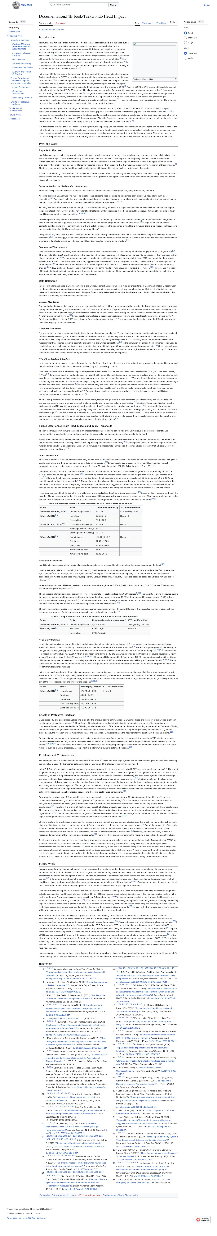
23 (53, 812)
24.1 (123, 1077)
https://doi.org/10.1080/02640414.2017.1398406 (142, 982)
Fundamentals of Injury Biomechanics (120, 1195)
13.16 (73, 1139)
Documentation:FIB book (52, 29)
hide (23, 22)
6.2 (54, 1021)
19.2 (128, 1017)
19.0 (119, 1017)
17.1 (123, 985)
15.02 (60, 1172)
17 (125, 442)
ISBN (163, 1071)
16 (135, 402)
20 (91, 656)
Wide (190, 58)
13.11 (48, 1139)
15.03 (65, 1172)
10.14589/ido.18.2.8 (85, 1169)
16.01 (125, 968)
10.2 (57, 1093)
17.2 (128, 985)
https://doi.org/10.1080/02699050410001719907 (71, 978)
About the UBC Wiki (27, 1218)
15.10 (101, 1172)
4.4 (61, 1004)
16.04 (140, 968)
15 (47, 374)
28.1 (123, 1133)
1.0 (48, 968)
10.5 (69, 1093)
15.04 (70, 1172)
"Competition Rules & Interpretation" (64, 1018)
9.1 (51, 1067)
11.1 (53, 1106)
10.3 (61, 1093)
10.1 (53, 1093)
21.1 (123, 1044)
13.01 (54, 1136)
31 (168, 934)
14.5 (69, 1156)
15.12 (53, 1175)
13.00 (49, 1136)
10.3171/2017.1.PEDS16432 (62, 1153)
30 (116, 921)
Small (190, 33)
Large (191, 42)
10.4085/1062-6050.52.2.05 (137, 1159)
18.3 (132, 1004)
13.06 (80, 1136)
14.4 (65, 1156)
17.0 (119, 985)
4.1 (51, 1004)
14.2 (57, 1156)
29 (130, 906)
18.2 (128, 1004)
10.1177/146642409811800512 (63, 992)
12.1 (53, 1123)
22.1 (123, 1057)
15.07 (85, 1172)
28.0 (119, 1133)
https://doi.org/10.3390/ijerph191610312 (68, 1035)
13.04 (70, 1136)
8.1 (51, 1051)
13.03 (65, 1136)
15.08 (91, 1172)
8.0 (48, 1051)
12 (85, 213)
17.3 (132, 985)
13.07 (85, 1136)
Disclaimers (41, 1218)
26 (47, 878)
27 (135, 881)
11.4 (65, 1106)
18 (81, 474)
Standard (192, 37)
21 (72, 722)
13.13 (58, 1139)
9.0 (48, 1067)
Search (113, 5)
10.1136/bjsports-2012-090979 (82, 1189)
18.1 (123, 1004)
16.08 (161, 968)
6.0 (48, 1021)
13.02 (60, 1136)
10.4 (65, 1093)
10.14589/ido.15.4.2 (58, 1015)
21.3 (132, 1044)
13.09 (96, 1136)
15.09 (96, 1172)
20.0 (119, 1031)
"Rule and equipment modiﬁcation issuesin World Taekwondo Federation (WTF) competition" (74, 1008)
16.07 (156, 968)
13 (87, 309)
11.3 (61, 1106)
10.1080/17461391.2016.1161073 (142, 1054)
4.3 (58, 1004)
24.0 (119, 1077)
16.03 (135, 968)
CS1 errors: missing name (64, 1195)
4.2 (54, 1004)
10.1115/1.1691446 (129, 1028)
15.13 (58, 1175)
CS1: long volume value (89, 1195)
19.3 (132, 1017)
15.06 (80, 1172)
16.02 (130, 968)
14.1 (53, 1156)
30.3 (132, 1162)
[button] (8, 5)
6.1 (51, 1021)
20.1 (123, 1031)
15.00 (49, 1172)
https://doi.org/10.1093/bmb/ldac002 (136, 1107)
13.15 (68, 1139)
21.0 (119, 1044)
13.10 (101, 1136)
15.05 (75, 1172)
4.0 (48, 1004)
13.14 (63, 1139)
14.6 (74, 1156)
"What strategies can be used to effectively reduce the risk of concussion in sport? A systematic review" (76, 1041)
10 (51, 198)
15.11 (48, 1175)
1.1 (51, 968)
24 (56, 812)
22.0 (119, 1057)
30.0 (119, 1162)
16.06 (151, 968)
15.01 (54, 1172)
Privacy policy (12, 1218)
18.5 (140, 1004)
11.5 (69, 1106)
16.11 (118, 971)
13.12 (53, 1139)
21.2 (128, 1044)
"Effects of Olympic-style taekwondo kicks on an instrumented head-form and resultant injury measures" (76, 1182)
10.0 (49, 1093)
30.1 (123, 1162)
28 (113, 896)
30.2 (128, 1162)
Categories (45, 1195)
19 (139, 492)
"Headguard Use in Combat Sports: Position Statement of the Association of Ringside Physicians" (76, 1057)
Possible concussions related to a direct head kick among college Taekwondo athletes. (72, 1126)
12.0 (49, 1123)
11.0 (49, 1106)
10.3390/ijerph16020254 (149, 1176)
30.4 (136, 1162)
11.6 (73, 1106)
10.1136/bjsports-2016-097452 (90, 1048)
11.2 (57, 1106)
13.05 (75, 1136)
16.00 (120, 968)
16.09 (166, 968)
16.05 (146, 968)
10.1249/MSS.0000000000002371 (136, 1146)
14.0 (49, 1156)
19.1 (123, 1017)
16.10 (171, 968)
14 (129, 339)
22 (171, 732)
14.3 (61, 1156)
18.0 (119, 1004)
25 (126, 816)
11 (120, 202)
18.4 (136, 1004)
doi (47, 978)
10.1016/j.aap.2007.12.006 (161, 1041)
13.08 (91, 1136)
